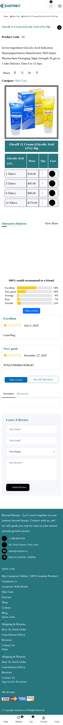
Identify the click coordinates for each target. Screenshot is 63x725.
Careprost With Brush (15, 586)
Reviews (7, 639)
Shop (5, 602)
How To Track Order (14, 629)
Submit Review (19, 487)
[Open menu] (60, 6)
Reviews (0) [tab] (22, 393)
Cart (31, 719)
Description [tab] (8, 393)
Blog (4, 612)
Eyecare (6, 597)
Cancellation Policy (13, 634)
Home (5, 16)
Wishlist (18, 719)
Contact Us (8, 645)
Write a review (31, 310)
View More (52, 223)
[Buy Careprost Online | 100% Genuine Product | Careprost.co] (10, 6)
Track (57, 722)
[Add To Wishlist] (59, 27)
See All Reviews (43, 379)
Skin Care (16, 16)
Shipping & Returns (13, 624)
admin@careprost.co (18, 551)
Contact (6, 607)
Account (43, 722)
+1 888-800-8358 (16, 538)
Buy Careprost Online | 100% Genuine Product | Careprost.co (30, 578)
